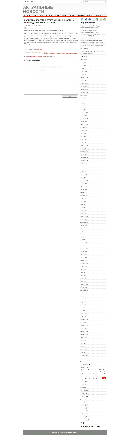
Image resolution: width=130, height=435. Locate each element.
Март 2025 (83, 110)
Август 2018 (83, 337)
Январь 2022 (83, 219)
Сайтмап (33, 1)
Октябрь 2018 (84, 331)
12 (89, 375)
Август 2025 (83, 95)
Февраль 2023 (84, 181)
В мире (41, 15)
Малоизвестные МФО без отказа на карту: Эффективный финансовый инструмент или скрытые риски (92, 46)
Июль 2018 (83, 340)
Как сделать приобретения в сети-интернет (36, 52)
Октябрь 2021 (84, 228)
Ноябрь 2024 (83, 121)
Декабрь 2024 (84, 119)
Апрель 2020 (83, 278)
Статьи (82, 417)
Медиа (64, 15)
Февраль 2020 (84, 284)
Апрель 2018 (83, 349)
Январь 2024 (83, 148)
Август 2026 (83, 59)
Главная (26, 1)
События (99, 15)
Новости (72, 15)
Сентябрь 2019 (84, 299)
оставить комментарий (36, 56)
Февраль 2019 (84, 319)
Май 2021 (83, 240)
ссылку (46, 56)
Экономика (83, 420)
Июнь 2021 (83, 237)
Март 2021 (83, 246)
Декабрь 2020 (84, 254)
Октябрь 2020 (84, 260)
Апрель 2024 (83, 139)
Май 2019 (83, 311)
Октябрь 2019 (84, 296)
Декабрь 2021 (84, 222)
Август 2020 (83, 266)
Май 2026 (83, 68)
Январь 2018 (83, 358)
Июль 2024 (83, 133)
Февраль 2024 (84, 145)
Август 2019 (83, 302)
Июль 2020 (83, 269)
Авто (34, 15)
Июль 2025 (83, 98)
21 (96, 376)
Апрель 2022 (83, 210)
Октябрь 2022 (84, 192)
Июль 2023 (83, 166)
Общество (81, 15)
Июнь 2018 (83, 343)
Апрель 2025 (83, 107)
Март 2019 (83, 316)
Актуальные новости (38, 9)
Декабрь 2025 (84, 83)
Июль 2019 (83, 305)
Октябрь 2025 (84, 89)
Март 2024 (83, 142)
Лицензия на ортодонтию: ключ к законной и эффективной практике (60, 53)
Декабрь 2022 (84, 186)
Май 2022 (83, 207)
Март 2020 (83, 281)
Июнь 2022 (83, 204)
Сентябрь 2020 (84, 263)
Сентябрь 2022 (84, 195)
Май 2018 (83, 346)
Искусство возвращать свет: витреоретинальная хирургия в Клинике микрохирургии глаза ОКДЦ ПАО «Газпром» (92, 40)
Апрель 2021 (83, 243)
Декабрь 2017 (84, 361)
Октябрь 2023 (84, 157)
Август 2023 (83, 163)
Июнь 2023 (83, 169)
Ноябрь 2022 (83, 189)
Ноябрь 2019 (83, 293)
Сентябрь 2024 (84, 127)
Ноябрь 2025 (83, 86)
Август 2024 (83, 130)
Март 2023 (83, 178)
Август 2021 (83, 231)
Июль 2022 (83, 201)
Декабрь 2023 (84, 151)
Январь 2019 (83, 322)
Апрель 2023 (83, 175)
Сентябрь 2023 (84, 160)
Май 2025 (83, 104)
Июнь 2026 (83, 65)
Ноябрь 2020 (83, 257)
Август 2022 (83, 198)
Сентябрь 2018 (84, 334)
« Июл (86, 381)
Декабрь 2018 (84, 325)
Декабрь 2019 (84, 290)
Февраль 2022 (84, 216)
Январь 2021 (83, 251)
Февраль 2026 (84, 77)
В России (49, 15)
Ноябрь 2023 (83, 154)
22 (100, 376)
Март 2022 (83, 213)
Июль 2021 (83, 234)
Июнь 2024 (83, 136)
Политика (90, 15)
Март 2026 (83, 74)
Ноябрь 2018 (83, 328)
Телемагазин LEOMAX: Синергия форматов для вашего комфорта (92, 52)
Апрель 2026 (83, 71)
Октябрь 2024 (84, 124)
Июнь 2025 (83, 101)
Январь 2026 (83, 80)
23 (104, 376)
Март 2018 (83, 352)
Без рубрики (83, 390)
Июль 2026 (83, 62)
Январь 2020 (83, 287)
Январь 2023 (83, 184)
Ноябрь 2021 (83, 225)
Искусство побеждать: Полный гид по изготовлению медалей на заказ (90, 26)
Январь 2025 (83, 116)
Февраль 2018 (84, 355)
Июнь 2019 (83, 308)
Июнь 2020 (83, 272)
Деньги (57, 15)
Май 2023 (83, 172)
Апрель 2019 (83, 314)
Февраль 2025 (84, 113)
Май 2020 (83, 275)
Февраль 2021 (84, 249)
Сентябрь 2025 (84, 92)
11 (85, 375)
